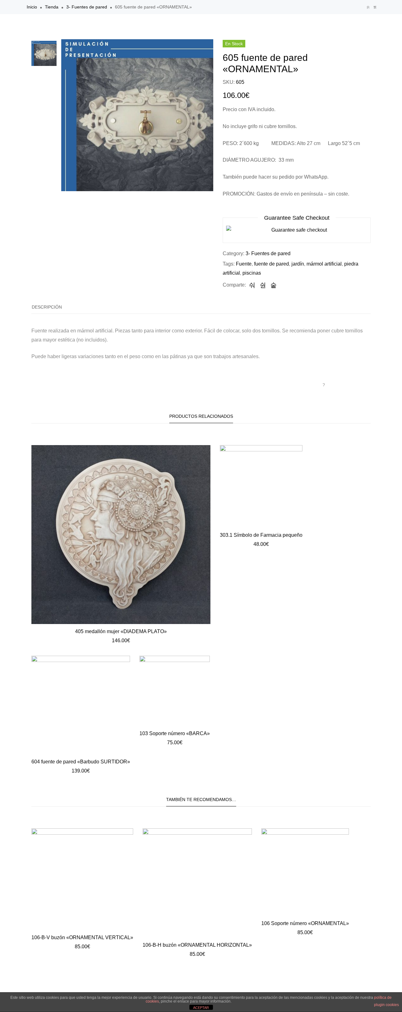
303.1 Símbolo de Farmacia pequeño (261, 535)
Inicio (32, 6)
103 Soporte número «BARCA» (174, 733)
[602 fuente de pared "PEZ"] (368, 7)
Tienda (51, 6)
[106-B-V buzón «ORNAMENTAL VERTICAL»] (82, 879)
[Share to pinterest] (273, 285)
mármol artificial (324, 263)
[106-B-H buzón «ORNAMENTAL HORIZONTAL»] (197, 883)
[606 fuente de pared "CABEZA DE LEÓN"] (375, 7)
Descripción (47, 307)
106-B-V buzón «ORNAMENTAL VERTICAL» (82, 937)
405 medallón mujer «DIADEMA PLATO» (121, 631)
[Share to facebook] (252, 285)
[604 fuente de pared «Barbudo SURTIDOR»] (80, 705)
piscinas (251, 273)
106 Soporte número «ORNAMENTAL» (305, 923)
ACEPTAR (201, 1007)
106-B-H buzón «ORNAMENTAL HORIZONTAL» (197, 945)
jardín (297, 263)
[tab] (46, 307)
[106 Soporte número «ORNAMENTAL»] (305, 872)
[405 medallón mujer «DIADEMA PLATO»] (120, 534)
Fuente (244, 263)
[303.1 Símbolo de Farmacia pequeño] (261, 486)
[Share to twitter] (263, 285)
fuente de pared (271, 263)
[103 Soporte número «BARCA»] (174, 691)
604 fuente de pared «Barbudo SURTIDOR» (80, 761)
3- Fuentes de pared (86, 6)
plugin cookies (386, 1005)
